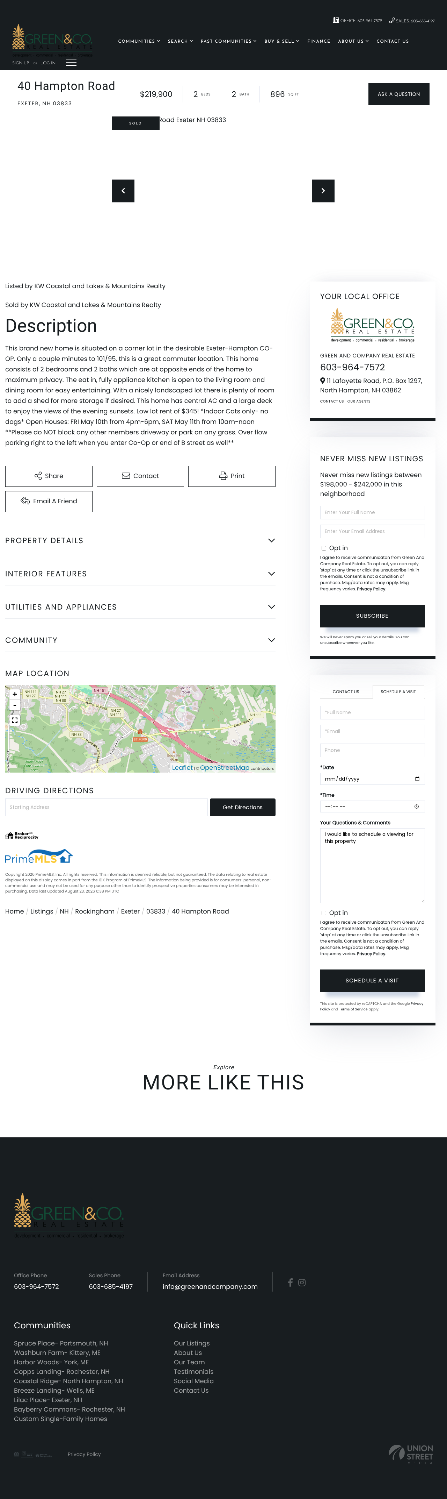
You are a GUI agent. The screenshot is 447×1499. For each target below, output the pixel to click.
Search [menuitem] (178, 42)
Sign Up (20, 63)
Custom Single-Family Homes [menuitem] (60, 1419)
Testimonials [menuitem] (193, 1371)
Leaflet (182, 767)
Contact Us (332, 401)
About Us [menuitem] (351, 42)
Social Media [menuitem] (194, 1381)
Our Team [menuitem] (189, 1362)
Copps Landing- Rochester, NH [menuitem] (62, 1371)
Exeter (130, 911)
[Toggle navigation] (71, 62)
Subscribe (372, 616)
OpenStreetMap (225, 767)
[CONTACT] (399, 94)
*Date (327, 767)
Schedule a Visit (398, 692)
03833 (155, 911)
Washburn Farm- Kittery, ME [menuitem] (57, 1353)
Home (14, 911)
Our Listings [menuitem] (192, 1343)
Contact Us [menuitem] (393, 42)
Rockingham (95, 911)
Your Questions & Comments (355, 822)
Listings (41, 911)
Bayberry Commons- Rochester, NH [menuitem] (69, 1409)
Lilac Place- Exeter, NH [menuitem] (48, 1400)
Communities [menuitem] (136, 42)
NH (64, 911)
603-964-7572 (352, 367)
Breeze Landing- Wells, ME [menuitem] (54, 1390)
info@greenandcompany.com (210, 1287)
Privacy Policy (371, 589)
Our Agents (359, 401)
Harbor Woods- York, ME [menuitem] (51, 1362)
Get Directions (243, 807)
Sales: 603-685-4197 (415, 21)
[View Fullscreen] (14, 720)
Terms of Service (353, 1009)
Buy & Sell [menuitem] (280, 42)
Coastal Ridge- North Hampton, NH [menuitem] (68, 1381)
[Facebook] (290, 1283)
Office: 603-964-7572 (360, 21)
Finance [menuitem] (318, 42)
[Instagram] (302, 1283)
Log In (48, 63)
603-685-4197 (111, 1287)
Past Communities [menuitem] (226, 42)
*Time (327, 794)
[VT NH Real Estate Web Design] (411, 1454)
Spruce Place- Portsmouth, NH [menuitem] (61, 1343)
